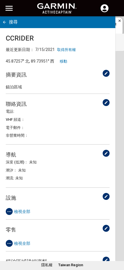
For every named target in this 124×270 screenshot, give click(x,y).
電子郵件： (15, 127)
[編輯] (106, 73)
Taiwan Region (70, 265)
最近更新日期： (20, 49)
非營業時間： (17, 135)
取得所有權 (66, 50)
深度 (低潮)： (17, 162)
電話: (10, 111)
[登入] (104, 11)
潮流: (10, 178)
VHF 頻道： (15, 119)
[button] (116, 243)
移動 (63, 61)
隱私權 (46, 265)
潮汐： (11, 170)
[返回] (4, 22)
